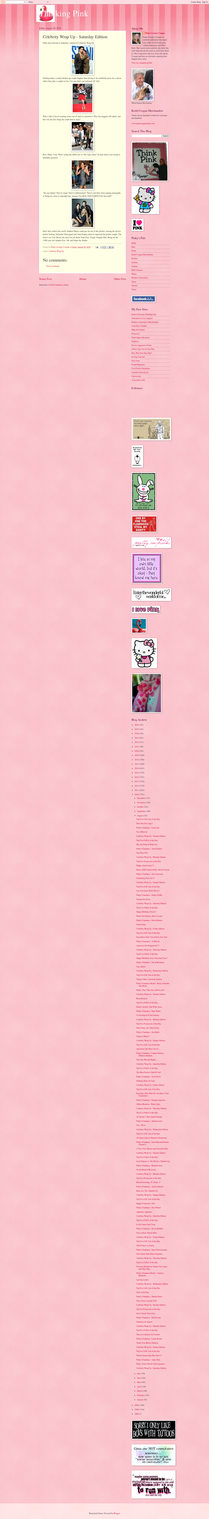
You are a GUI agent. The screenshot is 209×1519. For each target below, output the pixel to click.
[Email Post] (97, 247)
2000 (137, 1413)
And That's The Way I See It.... (148, 1048)
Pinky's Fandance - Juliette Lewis (149, 1121)
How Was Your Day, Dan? (142, 353)
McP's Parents (137, 270)
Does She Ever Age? (144, 823)
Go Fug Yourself (138, 356)
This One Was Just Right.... (146, 1059)
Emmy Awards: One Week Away (149, 1006)
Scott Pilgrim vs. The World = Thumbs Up (153, 1161)
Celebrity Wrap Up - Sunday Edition (150, 882)
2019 (137, 755)
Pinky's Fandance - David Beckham (150, 962)
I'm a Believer (141, 831)
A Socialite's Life (138, 380)
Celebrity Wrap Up (56, 251)
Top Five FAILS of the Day (147, 840)
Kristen (134, 258)
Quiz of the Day (142, 1292)
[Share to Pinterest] (112, 247)
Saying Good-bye (143, 899)
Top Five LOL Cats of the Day (148, 819)
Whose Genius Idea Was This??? (149, 1355)
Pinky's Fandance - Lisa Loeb (147, 827)
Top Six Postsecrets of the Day (148, 1309)
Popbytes (135, 341)
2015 (137, 772)
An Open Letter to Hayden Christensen (151, 1137)
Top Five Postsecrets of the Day (148, 861)
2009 (137, 1405)
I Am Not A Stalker (139, 325)
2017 (137, 764)
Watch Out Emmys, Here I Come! (149, 916)
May (139, 1382)
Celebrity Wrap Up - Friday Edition (150, 928)
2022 (137, 742)
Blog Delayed (141, 998)
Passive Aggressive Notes (142, 345)
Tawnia (134, 285)
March (140, 1390)
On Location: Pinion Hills (146, 1232)
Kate (133, 246)
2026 (137, 724)
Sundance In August (144, 1321)
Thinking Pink (63, 13)
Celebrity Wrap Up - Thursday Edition (151, 949)
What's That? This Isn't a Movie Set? (150, 990)
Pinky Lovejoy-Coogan (155, 33)
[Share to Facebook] (110, 247)
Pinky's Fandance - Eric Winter (148, 1207)
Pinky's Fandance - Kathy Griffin (149, 895)
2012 (137, 785)
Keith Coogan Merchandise (142, 254)
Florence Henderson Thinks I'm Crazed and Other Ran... (151, 1267)
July (139, 1373)
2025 (137, 729)
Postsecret (135, 333)
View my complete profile (142, 62)
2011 (137, 790)
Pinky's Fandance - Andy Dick (148, 1359)
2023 (137, 737)
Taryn (134, 281)
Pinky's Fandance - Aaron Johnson (149, 1186)
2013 (137, 781)
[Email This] (102, 247)
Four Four (136, 360)
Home (82, 279)
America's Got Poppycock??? (147, 945)
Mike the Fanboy (138, 329)
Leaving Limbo (142, 1279)
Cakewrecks (136, 376)
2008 (137, 1409)
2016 (137, 768)
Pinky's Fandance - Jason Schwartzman (151, 1249)
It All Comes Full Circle (145, 1224)
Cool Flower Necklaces (141, 368)
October (140, 806)
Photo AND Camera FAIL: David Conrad (152, 869)
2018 (137, 759)
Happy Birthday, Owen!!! (146, 911)
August (140, 815)
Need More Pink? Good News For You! (151, 937)
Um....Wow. (140, 1125)
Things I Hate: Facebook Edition (149, 979)
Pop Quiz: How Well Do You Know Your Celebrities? (152, 1094)
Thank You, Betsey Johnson (147, 1342)
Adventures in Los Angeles (142, 318)
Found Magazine (138, 364)
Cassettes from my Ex (140, 372)
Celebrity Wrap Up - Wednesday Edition (152, 970)
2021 (137, 746)
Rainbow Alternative (140, 277)
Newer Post (45, 279)
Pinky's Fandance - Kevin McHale (149, 1228)
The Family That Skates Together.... (150, 1253)
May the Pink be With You (146, 844)
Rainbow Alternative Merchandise (145, 322)
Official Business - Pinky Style (148, 1104)
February (141, 1395)
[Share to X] (107, 247)
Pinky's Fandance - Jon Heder (148, 1032)
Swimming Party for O (145, 878)
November (141, 802)
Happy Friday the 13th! (145, 1203)
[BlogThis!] (104, 247)
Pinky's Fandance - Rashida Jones (149, 1165)
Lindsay (135, 262)
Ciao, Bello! (141, 966)
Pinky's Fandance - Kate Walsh (148, 1011)
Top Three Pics (142, 852)
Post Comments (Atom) (59, 284)
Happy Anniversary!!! (145, 865)
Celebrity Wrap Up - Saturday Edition (151, 903)
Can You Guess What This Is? (148, 890)
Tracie (134, 289)
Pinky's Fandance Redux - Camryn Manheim (150, 1274)
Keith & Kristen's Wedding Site (144, 314)
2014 (137, 777)
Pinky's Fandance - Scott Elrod (148, 1076)
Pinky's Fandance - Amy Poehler (149, 848)
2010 (137, 794)
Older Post (120, 279)
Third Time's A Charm (145, 1245)
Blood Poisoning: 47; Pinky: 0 (148, 1182)
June (139, 1378)
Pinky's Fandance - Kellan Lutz (148, 1317)
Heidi (134, 243)
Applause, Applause (144, 1211)
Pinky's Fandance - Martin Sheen (149, 1296)
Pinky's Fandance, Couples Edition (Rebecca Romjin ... (150, 1054)
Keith (134, 250)
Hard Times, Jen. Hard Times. (148, 1027)
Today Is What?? (142, 1036)
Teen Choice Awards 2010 (146, 1300)
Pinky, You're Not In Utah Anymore (150, 1363)
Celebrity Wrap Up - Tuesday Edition (150, 836)
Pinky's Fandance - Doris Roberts (149, 920)
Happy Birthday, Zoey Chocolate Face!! (152, 958)
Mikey (134, 273)
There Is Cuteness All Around (148, 1334)
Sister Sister (141, 924)
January (140, 1399)
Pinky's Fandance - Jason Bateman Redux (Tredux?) (152, 1143)
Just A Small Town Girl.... (146, 1313)
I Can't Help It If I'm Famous (147, 1015)
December (141, 798)
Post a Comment (52, 266)
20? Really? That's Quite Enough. (149, 1116)
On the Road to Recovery (146, 1169)
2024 (137, 733)
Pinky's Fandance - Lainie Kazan (149, 1338)
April (139, 1386)
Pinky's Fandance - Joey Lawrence (149, 874)
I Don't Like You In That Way (143, 349)
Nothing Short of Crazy (145, 1080)
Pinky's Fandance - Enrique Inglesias (150, 1100)
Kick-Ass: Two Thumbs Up (147, 1190)
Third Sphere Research (140, 337)
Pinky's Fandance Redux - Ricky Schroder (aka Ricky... (152, 984)
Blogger (117, 1513)
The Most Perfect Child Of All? (148, 1072)
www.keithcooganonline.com (143, 123)
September (141, 811)
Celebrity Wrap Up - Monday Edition (151, 857)
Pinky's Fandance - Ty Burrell (148, 941)
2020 (137, 751)
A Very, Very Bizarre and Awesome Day (152, 1148)
